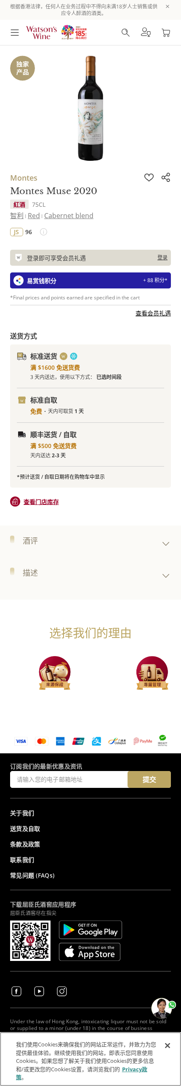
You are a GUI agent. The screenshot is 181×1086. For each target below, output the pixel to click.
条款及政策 (25, 844)
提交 (149, 779)
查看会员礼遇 (153, 313)
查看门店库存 (41, 502)
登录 (162, 257)
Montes (23, 178)
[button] (146, 32)
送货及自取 (25, 829)
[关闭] (167, 1045)
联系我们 (22, 860)
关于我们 (22, 813)
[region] (90, 1059)
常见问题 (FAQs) (32, 875)
